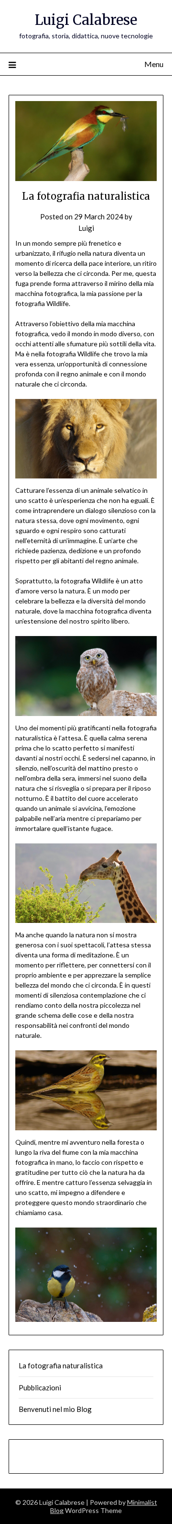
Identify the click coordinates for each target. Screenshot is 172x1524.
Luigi (86, 228)
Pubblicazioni (40, 1387)
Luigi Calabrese (86, 20)
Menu (153, 63)
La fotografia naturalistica (61, 1365)
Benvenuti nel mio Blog (55, 1409)
